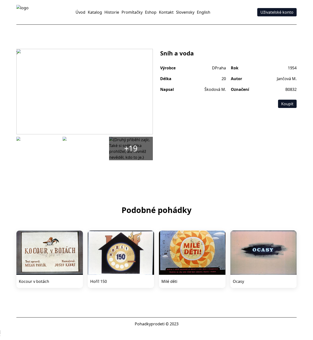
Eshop (150, 12)
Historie (111, 12)
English (203, 12)
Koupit (287, 103)
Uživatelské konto (276, 12)
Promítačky (132, 12)
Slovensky (185, 12)
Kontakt (166, 12)
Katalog (95, 12)
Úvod (80, 12)
